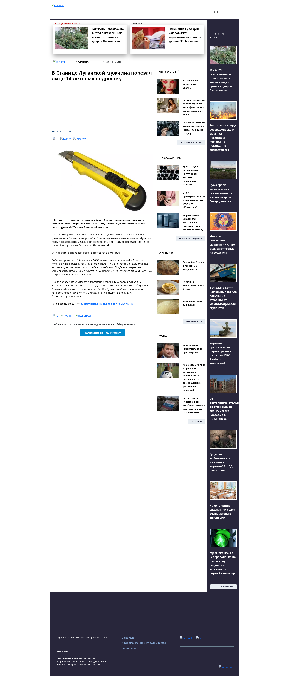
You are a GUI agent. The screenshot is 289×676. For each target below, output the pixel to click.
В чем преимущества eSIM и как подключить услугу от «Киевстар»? (194, 200)
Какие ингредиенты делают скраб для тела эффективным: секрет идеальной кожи (194, 107)
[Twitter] (65, 139)
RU (215, 12)
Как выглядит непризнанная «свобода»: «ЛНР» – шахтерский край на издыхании (194, 405)
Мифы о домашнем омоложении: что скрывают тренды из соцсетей (222, 244)
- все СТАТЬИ (196, 421)
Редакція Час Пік (61, 131)
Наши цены (128, 648)
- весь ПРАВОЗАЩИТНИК (190, 238)
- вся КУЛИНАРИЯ (194, 321)
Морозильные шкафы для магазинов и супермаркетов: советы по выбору (193, 222)
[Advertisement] (102, 104)
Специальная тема (67, 23)
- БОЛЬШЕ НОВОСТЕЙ (223, 586)
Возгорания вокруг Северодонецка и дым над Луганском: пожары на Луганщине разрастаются (223, 138)
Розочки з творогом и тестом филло (193, 285)
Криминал (83, 62)
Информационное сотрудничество (143, 643)
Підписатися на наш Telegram (102, 332)
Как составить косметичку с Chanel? (191, 84)
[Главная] (58, 5)
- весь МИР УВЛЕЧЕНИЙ (191, 142)
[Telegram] (79, 139)
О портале (127, 637)
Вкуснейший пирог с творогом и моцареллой (193, 266)
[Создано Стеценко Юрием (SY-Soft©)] (226, 666)
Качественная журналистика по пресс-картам (192, 349)
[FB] (55, 139)
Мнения (137, 23)
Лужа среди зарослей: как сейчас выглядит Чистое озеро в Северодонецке (222, 193)
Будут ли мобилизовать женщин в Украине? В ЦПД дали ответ (221, 462)
